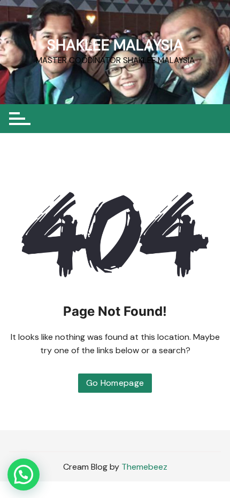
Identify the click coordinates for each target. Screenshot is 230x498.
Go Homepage (115, 382)
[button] (23, 474)
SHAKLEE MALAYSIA (115, 45)
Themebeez (144, 466)
